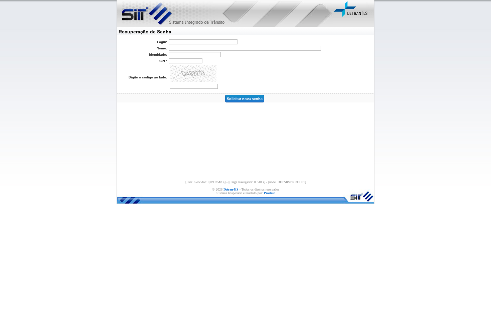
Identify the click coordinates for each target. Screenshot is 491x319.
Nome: (162, 48)
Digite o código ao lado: (148, 77)
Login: (162, 42)
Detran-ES (230, 189)
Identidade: (158, 54)
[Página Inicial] (145, 13)
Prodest (269, 193)
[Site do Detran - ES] (353, 16)
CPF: (163, 61)
